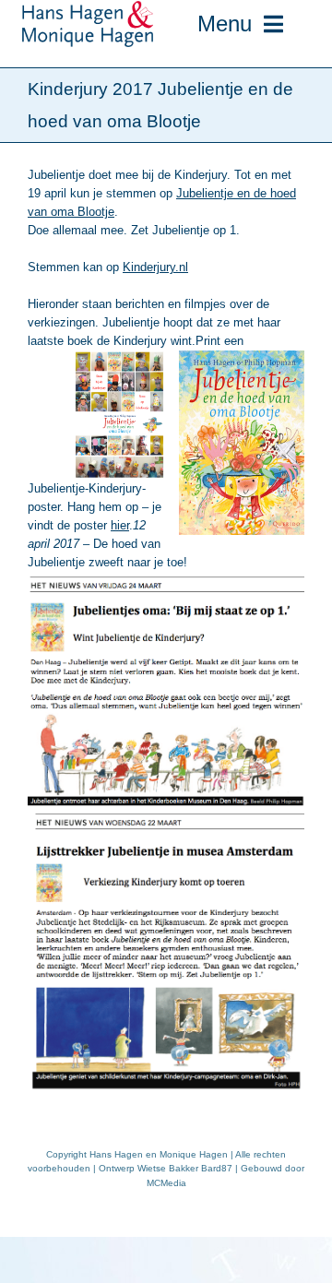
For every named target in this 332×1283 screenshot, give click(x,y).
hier (120, 525)
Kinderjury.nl (155, 267)
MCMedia (166, 1183)
